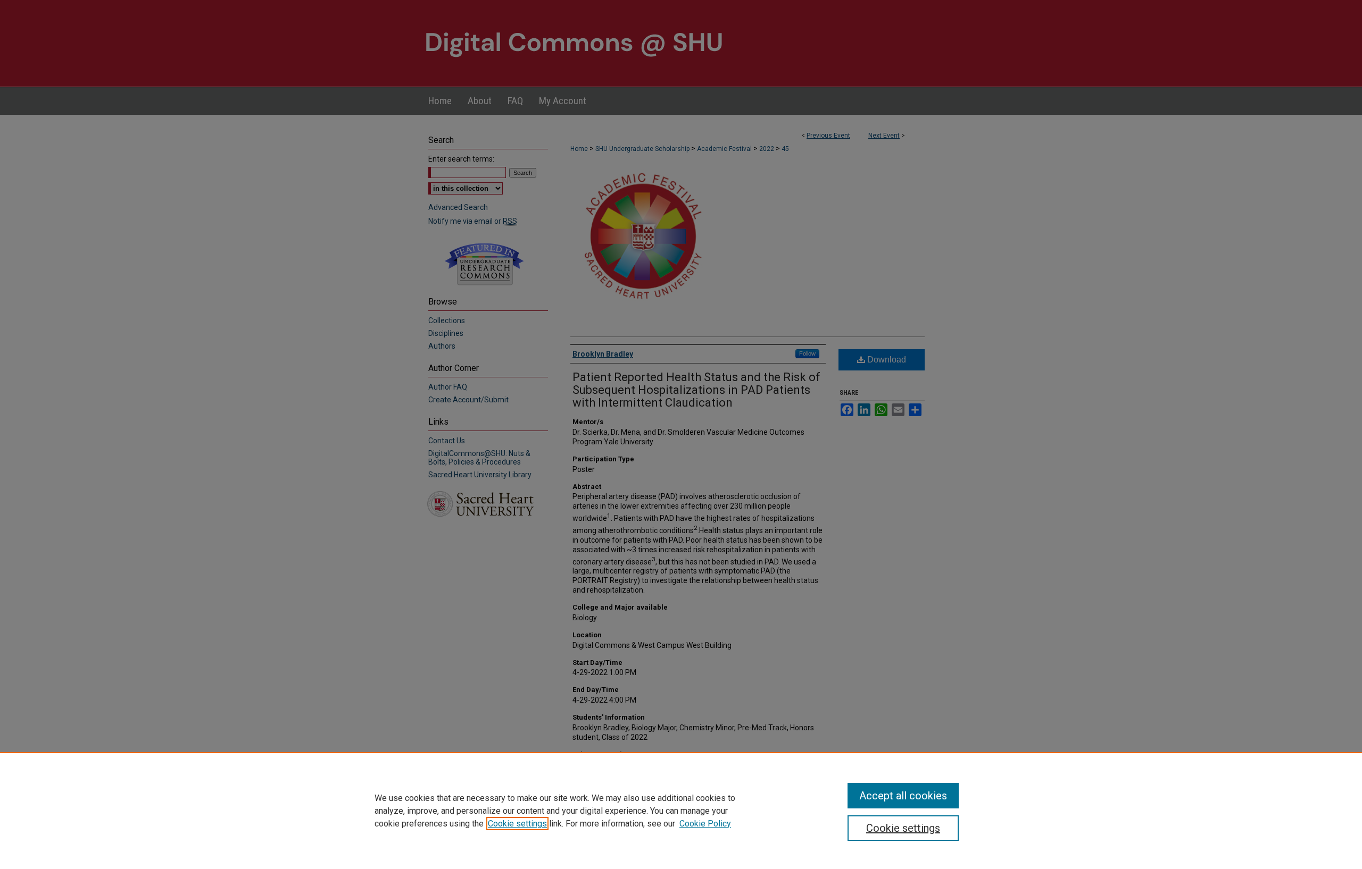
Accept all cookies (903, 795)
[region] (681, 810)
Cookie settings (517, 824)
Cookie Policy (705, 824)
